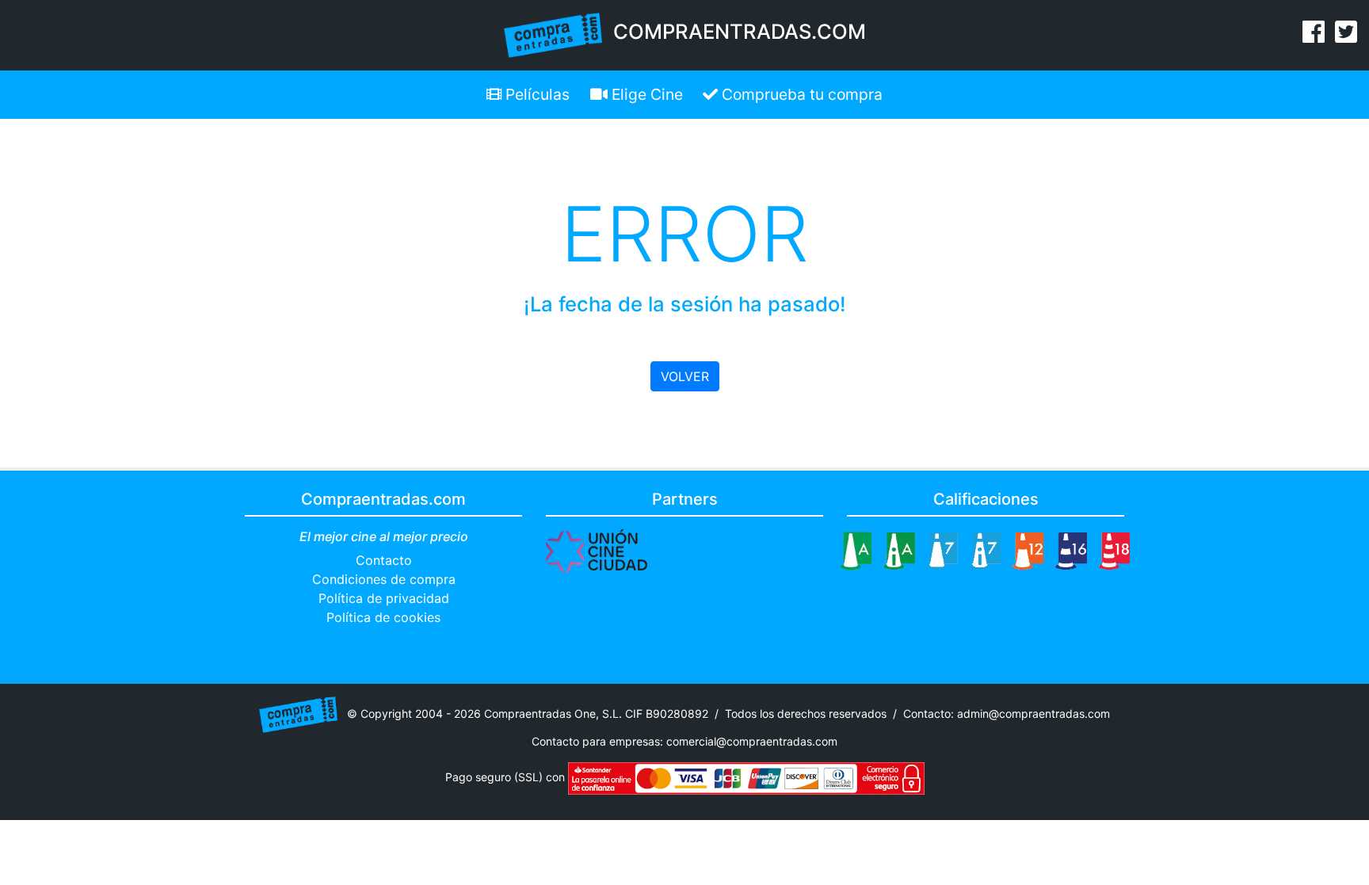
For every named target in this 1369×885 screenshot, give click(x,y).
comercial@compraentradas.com (751, 741)
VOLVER (685, 376)
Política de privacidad (383, 598)
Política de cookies (383, 617)
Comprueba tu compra (800, 94)
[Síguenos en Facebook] (1313, 36)
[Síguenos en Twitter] (1346, 36)
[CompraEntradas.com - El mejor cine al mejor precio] (553, 34)
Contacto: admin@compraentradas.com (1006, 713)
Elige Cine (645, 94)
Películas (535, 94)
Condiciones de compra (384, 579)
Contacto (384, 560)
